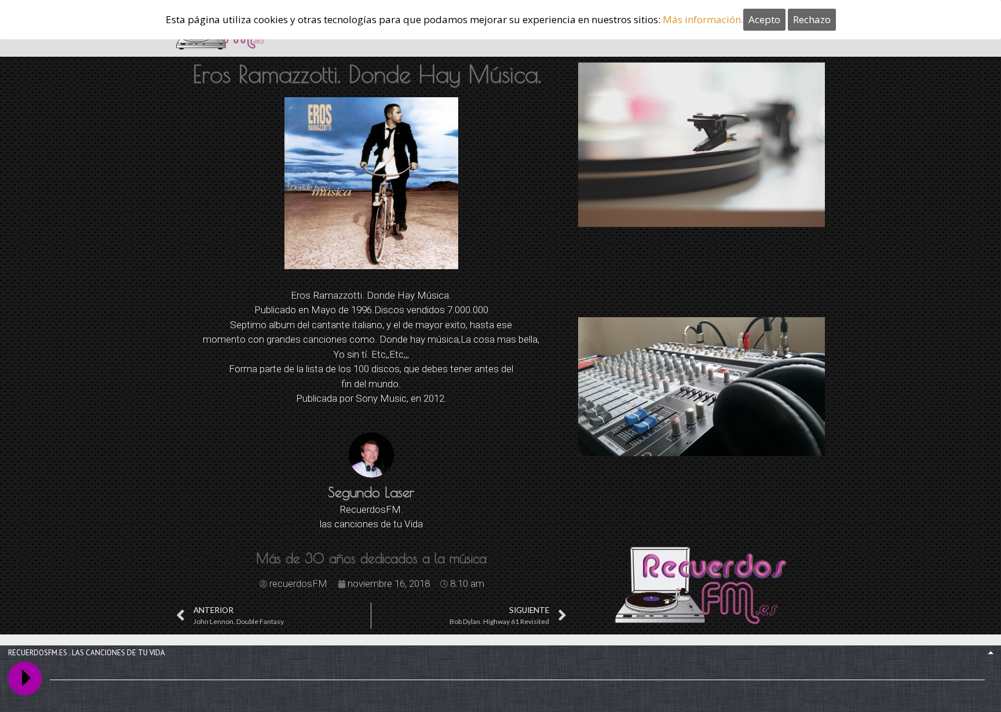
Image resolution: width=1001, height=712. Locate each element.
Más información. (703, 19)
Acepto (764, 19)
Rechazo (812, 19)
